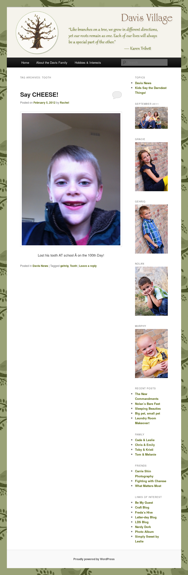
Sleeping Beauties (148, 408)
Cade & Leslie (145, 440)
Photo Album (144, 531)
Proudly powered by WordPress (94, 559)
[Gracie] (151, 190)
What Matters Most (148, 486)
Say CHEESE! (39, 94)
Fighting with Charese (150, 481)
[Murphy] (151, 377)
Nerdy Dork (143, 527)
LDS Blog (142, 522)
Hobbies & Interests (88, 62)
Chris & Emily (145, 444)
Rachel (64, 102)
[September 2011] (151, 128)
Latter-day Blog (146, 517)
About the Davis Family (51, 62)
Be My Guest (144, 502)
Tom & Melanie (145, 454)
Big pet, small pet (147, 413)
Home (25, 62)
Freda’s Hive (144, 512)
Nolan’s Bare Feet (147, 403)
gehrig (64, 266)
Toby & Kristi (144, 449)
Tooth (73, 266)
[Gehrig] (151, 252)
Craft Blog (142, 507)
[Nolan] (151, 314)
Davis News (40, 266)
